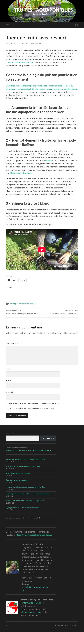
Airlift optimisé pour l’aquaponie (18, 473)
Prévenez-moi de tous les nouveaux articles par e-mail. (32, 408)
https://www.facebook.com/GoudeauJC (34, 535)
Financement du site (31, 612)
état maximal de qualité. (21, 173)
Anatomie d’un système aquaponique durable (23, 466)
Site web (9, 392)
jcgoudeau (23, 43)
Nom (8, 369)
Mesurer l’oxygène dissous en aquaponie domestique (26, 487)
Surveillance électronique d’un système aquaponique (25, 459)
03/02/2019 (10, 43)
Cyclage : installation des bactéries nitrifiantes (23, 508)
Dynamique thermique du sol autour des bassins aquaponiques (29, 494)
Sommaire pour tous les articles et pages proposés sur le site (28, 450)
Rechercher (10, 434)
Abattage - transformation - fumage (22, 304)
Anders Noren (64, 625)
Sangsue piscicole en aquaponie (17, 480)
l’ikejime (49, 160)
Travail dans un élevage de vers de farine (22, 312)
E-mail (8, 380)
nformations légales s (32, 602)
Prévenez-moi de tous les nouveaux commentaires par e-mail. (35, 403)
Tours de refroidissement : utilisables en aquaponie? (25, 501)
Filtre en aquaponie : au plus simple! (64, 312)
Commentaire (12, 343)
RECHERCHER (48, 438)
